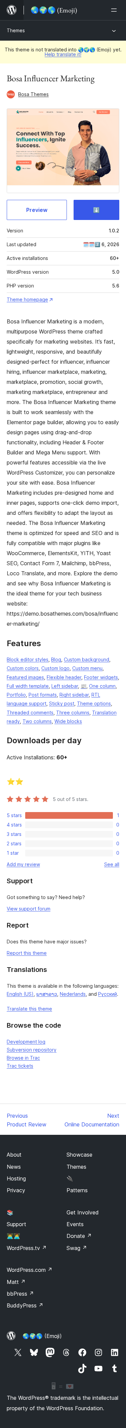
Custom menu (87, 668)
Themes (16, 30)
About (14, 1154)
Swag (77, 1248)
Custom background (86, 659)
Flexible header (64, 677)
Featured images (25, 677)
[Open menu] (115, 10)
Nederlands (73, 994)
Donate (79, 1236)
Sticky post (61, 703)
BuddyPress (25, 1305)
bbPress (20, 1293)
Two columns (37, 721)
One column (102, 686)
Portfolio (16, 695)
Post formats (43, 695)
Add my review (23, 864)
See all (111, 864)
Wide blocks (68, 721)
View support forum (28, 908)
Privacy (16, 1190)
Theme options (94, 703)
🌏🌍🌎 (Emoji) (42, 1336)
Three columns (72, 712)
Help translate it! (63, 54)
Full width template (28, 686)
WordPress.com (29, 1269)
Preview (36, 210)
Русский (107, 994)
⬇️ (96, 210)
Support (16, 1224)
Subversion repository (31, 1050)
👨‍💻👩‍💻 (13, 1236)
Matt (16, 1282)
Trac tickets (20, 1066)
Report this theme (27, 953)
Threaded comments (30, 712)
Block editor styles (27, 659)
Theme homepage (27, 299)
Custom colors (23, 668)
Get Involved (83, 1212)
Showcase (79, 1154)
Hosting (16, 1178)
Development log (26, 1041)
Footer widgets (101, 677)
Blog (56, 659)
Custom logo (55, 668)
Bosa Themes (33, 94)
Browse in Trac (23, 1058)
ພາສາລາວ (46, 994)
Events (75, 1224)
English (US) (20, 994)
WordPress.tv (27, 1248)
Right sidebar (74, 695)
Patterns (77, 1190)
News (14, 1166)
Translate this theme (29, 1009)
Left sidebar (64, 686)
